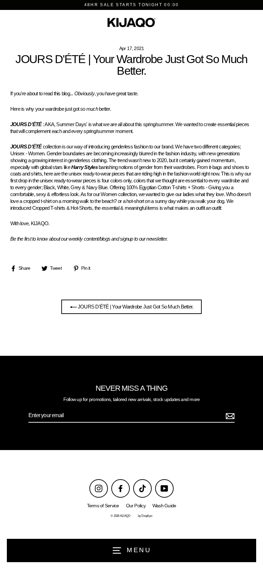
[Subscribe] (229, 416)
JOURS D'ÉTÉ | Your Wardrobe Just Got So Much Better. (135, 307)
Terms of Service (103, 505)
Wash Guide (164, 505)
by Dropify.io (145, 516)
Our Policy (136, 505)
